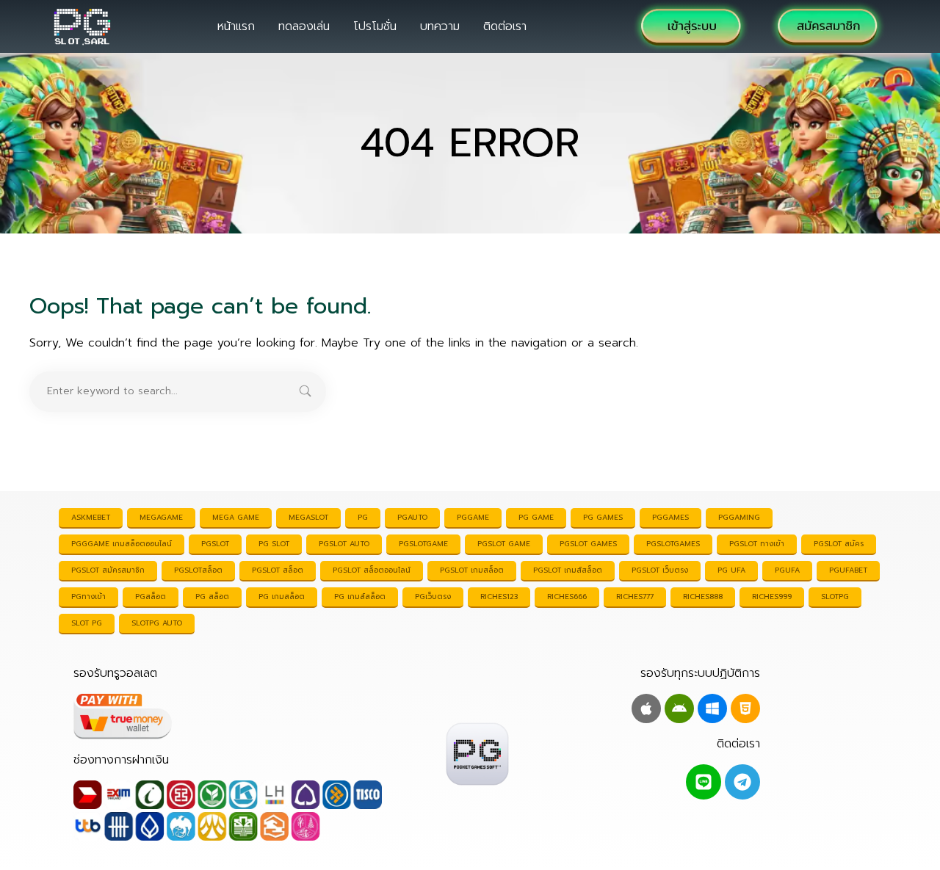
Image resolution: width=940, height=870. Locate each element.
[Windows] (712, 708)
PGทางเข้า (88, 596)
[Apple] (646, 708)
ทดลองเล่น (304, 26)
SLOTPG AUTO (156, 622)
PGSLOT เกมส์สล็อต (567, 570)
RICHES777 (635, 596)
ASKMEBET (90, 517)
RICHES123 (499, 596)
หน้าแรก (236, 26)
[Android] (679, 708)
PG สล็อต (212, 596)
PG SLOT (273, 543)
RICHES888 (703, 596)
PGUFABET (848, 570)
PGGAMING (739, 517)
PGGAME (473, 517)
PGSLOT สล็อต (277, 570)
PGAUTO (412, 517)
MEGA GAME (235, 517)
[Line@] (703, 782)
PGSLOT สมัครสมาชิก (108, 570)
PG (363, 517)
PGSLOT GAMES (588, 543)
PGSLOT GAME (503, 543)
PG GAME (536, 517)
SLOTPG (835, 596)
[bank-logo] (227, 810)
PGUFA (787, 570)
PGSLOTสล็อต (198, 570)
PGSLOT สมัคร (839, 543)
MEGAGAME (161, 517)
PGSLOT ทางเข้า (756, 543)
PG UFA (731, 570)
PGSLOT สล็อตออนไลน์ (372, 570)
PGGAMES (670, 517)
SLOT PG (86, 622)
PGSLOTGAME (423, 543)
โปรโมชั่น (375, 26)
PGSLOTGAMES (673, 543)
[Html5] (745, 708)
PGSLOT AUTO (344, 543)
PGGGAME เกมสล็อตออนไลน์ (121, 543)
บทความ (440, 26)
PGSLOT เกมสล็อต (472, 570)
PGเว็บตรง (433, 596)
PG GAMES (603, 517)
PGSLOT (215, 543)
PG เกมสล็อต (281, 596)
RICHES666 (567, 596)
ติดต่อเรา (505, 26)
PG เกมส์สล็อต (360, 596)
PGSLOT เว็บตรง (660, 570)
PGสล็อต (150, 596)
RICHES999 (772, 596)
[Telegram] (742, 782)
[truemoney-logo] (227, 716)
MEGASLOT (308, 517)
